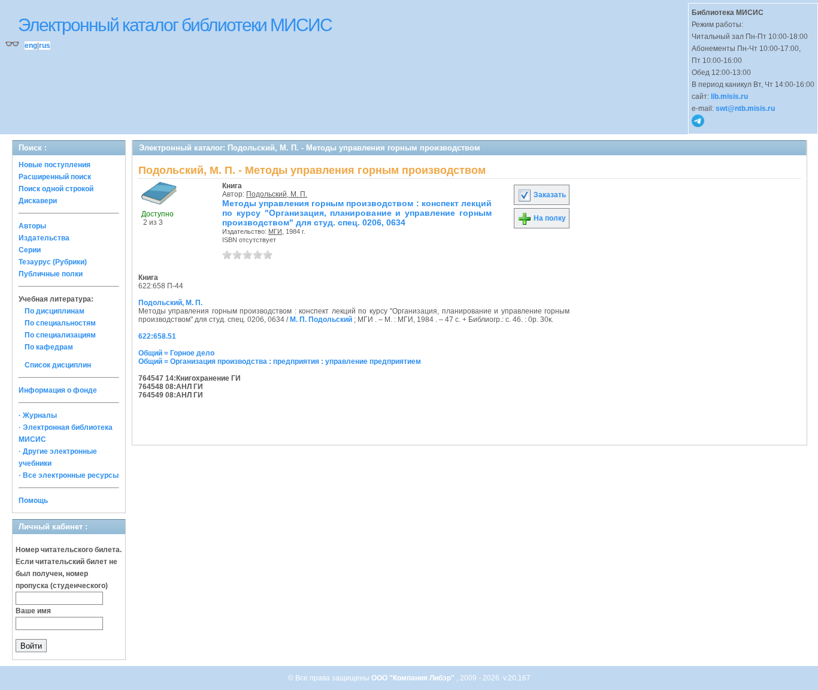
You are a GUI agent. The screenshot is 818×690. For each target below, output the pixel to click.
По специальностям (60, 323)
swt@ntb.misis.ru (745, 108)
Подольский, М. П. (276, 194)
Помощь (33, 500)
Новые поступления (54, 165)
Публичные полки (51, 274)
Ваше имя (33, 611)
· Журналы (38, 415)
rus (44, 45)
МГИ (275, 231)
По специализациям (60, 335)
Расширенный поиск (55, 177)
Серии (30, 250)
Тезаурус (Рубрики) (53, 262)
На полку (549, 218)
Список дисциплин (58, 365)
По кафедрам (49, 347)
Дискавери (38, 201)
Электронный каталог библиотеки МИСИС (175, 25)
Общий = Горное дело (176, 353)
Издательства (44, 238)
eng (31, 45)
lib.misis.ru (729, 96)
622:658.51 (157, 336)
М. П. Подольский (321, 319)
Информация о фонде (58, 390)
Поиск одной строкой (56, 189)
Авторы (32, 226)
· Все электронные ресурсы (69, 475)
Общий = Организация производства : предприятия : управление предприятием (279, 361)
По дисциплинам (54, 311)
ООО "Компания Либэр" (413, 678)
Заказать (549, 195)
